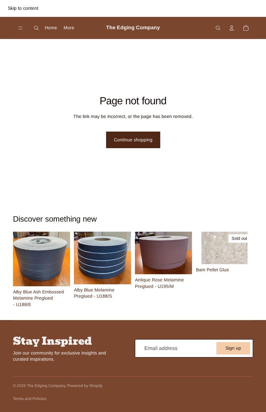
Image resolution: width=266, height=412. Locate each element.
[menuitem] (69, 28)
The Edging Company (46, 385)
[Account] (231, 28)
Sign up (233, 348)
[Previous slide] (20, 259)
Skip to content (23, 8)
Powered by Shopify (85, 385)
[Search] (36, 28)
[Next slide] (63, 259)
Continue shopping (133, 139)
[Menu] (20, 27)
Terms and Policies (29, 398)
